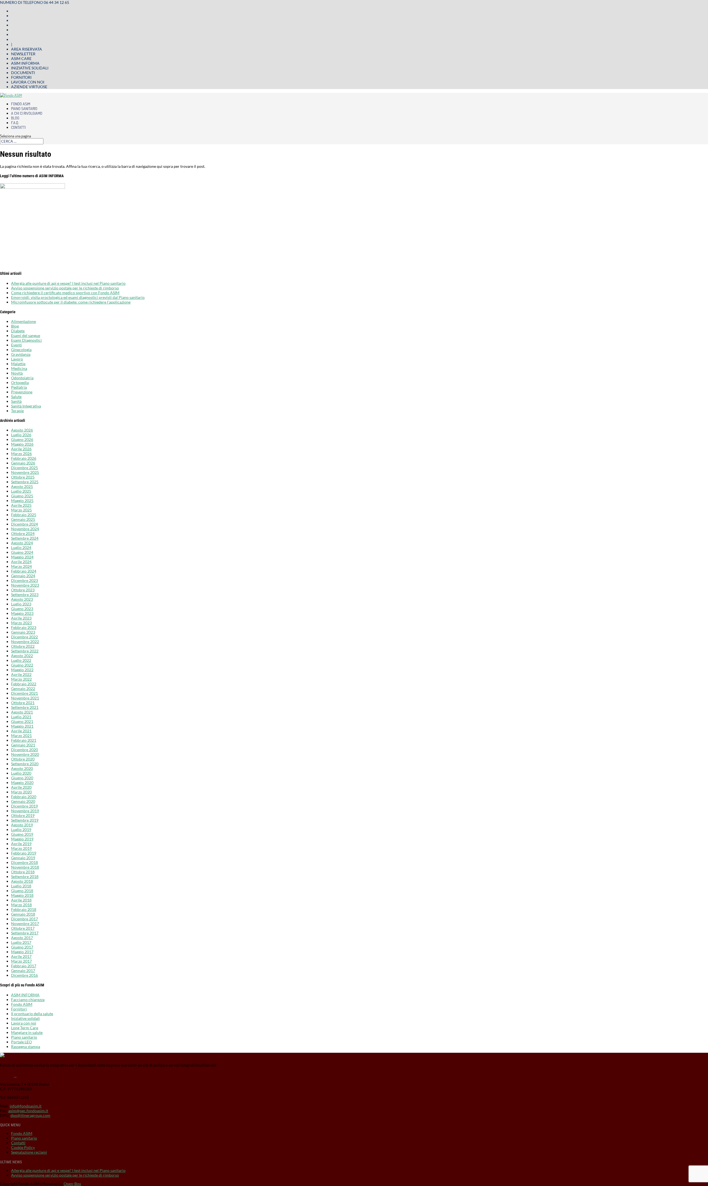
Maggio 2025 (22, 500)
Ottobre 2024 (23, 533)
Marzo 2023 (21, 622)
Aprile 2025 (21, 505)
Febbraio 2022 (23, 683)
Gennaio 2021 (23, 745)
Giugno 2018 (22, 890)
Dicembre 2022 (24, 636)
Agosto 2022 (22, 655)
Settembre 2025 (24, 481)
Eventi (16, 345)
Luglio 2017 (21, 942)
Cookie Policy (23, 1147)
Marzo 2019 (21, 848)
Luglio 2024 (21, 547)
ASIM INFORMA (25, 994)
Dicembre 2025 (24, 467)
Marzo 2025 (21, 510)
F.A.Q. (15, 122)
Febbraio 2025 (23, 514)
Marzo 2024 (21, 566)
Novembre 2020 (25, 754)
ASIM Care (21, 58)
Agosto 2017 (22, 937)
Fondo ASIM (20, 103)
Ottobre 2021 (23, 702)
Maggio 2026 (22, 444)
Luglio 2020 (21, 773)
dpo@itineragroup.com (30, 1115)
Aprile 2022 (21, 674)
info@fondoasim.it (25, 1106)
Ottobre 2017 (23, 928)
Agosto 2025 (22, 486)
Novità (17, 373)
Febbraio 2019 (23, 853)
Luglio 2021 (21, 716)
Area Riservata (26, 49)
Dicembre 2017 (24, 918)
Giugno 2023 (22, 608)
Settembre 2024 (24, 538)
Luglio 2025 (21, 491)
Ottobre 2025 (23, 477)
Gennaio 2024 (23, 575)
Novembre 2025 (25, 472)
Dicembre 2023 (24, 580)
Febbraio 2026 (23, 458)
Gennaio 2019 (23, 857)
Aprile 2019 (21, 843)
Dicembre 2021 (24, 693)
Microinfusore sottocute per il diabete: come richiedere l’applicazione (71, 302)
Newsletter (23, 53)
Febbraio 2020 (23, 796)
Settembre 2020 (24, 763)
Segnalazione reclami (29, 1152)
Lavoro (17, 359)
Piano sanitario (24, 108)
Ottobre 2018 (23, 871)
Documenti (23, 72)
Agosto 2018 (22, 881)
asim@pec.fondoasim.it (28, 1110)
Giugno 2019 (22, 834)
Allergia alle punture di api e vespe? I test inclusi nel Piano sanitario (68, 283)
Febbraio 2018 (23, 909)
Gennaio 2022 (23, 688)
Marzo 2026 (21, 453)
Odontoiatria (22, 377)
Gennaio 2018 (23, 914)
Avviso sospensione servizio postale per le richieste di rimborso (65, 288)
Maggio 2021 (22, 726)
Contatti (18, 127)
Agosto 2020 (22, 768)
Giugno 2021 (22, 721)
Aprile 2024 (21, 561)
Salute (16, 396)
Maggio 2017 (22, 951)
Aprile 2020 (21, 787)
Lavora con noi (27, 82)
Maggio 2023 (22, 613)
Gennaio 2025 (23, 519)
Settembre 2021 (24, 707)
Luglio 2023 (21, 604)
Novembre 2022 (25, 641)
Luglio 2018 (21, 886)
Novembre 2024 (25, 528)
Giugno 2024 (22, 552)
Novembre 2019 (25, 810)
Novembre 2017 (25, 923)
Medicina (19, 368)
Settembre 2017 (24, 933)
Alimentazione (23, 321)
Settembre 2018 (24, 876)
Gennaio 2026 (23, 463)
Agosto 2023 (22, 599)
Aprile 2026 (21, 448)
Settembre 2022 (24, 651)
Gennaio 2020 (23, 801)
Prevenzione (21, 392)
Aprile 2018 (21, 900)
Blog (15, 118)
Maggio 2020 (22, 782)
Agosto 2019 (22, 824)
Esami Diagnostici (26, 340)
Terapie (17, 410)
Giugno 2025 (22, 495)
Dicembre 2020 (24, 749)
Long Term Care (24, 1027)
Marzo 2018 (21, 904)
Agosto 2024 (22, 542)
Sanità (16, 401)
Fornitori (21, 77)
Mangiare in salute (27, 1032)
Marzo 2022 (21, 679)
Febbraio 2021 (23, 740)
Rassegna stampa (25, 1046)
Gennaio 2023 (23, 632)
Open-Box (72, 1183)
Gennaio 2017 (23, 970)
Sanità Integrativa (26, 406)
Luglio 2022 (21, 660)
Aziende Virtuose (29, 86)
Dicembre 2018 (24, 862)
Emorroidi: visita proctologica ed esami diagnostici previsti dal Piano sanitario (78, 297)
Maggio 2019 (22, 839)
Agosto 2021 (22, 712)
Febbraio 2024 (23, 571)
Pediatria (19, 387)
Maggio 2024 (22, 557)
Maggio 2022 (22, 669)
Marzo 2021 (21, 735)
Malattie (18, 363)
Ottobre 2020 (23, 759)
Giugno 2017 (22, 947)
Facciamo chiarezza (28, 999)
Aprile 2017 (21, 956)
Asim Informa (25, 63)
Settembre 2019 (24, 820)
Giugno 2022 (22, 665)
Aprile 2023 (21, 618)
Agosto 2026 (22, 430)
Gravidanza (20, 354)
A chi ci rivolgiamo (26, 113)
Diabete (18, 330)
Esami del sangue (25, 335)
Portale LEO (21, 1041)
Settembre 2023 (24, 594)
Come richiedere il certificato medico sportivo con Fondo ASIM (65, 292)
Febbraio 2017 (23, 965)
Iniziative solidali (29, 68)
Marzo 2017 (21, 961)
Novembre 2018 (25, 867)
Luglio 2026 (21, 434)
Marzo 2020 (21, 792)
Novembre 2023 (25, 585)
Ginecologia (21, 349)
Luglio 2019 (21, 829)
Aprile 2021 (21, 730)
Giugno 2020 (22, 777)
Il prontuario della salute (32, 1013)
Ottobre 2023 (23, 589)
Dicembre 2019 (24, 806)
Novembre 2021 (25, 698)
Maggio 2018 (22, 895)
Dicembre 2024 (24, 524)
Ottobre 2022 (23, 646)
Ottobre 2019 (23, 815)
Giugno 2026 (22, 439)
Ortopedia (20, 382)
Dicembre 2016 (24, 975)
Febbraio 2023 (23, 627)
